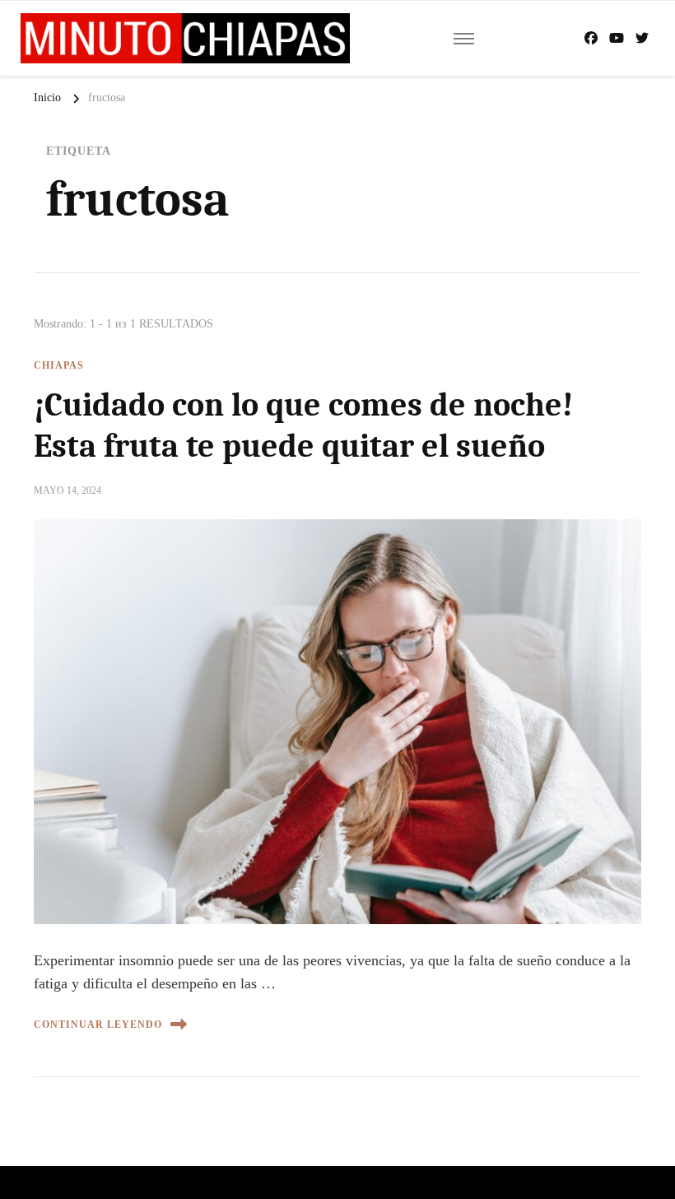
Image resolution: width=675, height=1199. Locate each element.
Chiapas (59, 365)
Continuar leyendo (98, 1024)
